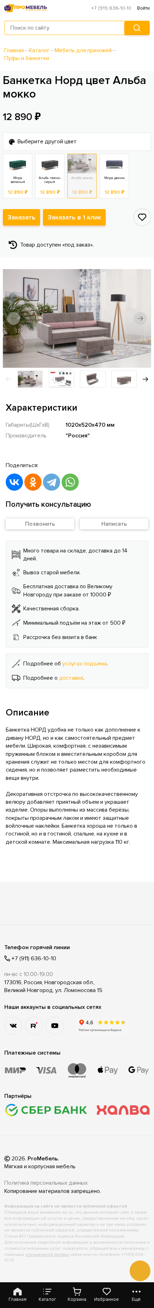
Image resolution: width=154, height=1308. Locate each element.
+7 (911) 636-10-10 (111, 8)
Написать (114, 523)
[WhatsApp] (70, 482)
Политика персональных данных (46, 1182)
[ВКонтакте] (14, 482)
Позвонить (40, 523)
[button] (13, 318)
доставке (71, 678)
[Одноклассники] (33, 482)
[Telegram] (51, 482)
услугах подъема (84, 663)
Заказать (21, 217)
